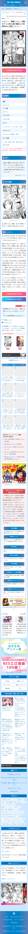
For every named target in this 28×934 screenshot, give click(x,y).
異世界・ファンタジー (7, 807)
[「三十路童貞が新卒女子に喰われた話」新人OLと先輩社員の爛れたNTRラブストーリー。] (20, 403)
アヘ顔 (5, 142)
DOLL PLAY (11, 814)
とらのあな (6, 328)
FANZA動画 (14, 528)
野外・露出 (6, 145)
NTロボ (4, 817)
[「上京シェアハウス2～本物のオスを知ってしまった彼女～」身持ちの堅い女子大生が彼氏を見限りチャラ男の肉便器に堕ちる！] (8, 403)
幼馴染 (10, 802)
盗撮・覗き (4, 809)
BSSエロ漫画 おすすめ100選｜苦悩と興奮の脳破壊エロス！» (14, 359)
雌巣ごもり (8, 347)
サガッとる (14, 65)
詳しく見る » (6, 851)
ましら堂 (11, 821)
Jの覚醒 (23, 814)
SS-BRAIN (10, 817)
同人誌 (11, 504)
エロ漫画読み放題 (8, 511)
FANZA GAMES (14, 555)
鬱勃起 (10, 809)
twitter (7, 330)
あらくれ (16, 817)
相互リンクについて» (8, 879)
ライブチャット (11, 516)
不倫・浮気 (11, 142)
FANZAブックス (14, 536)
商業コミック (20, 681)
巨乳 (21, 126)
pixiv (12, 330)
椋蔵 (23, 824)
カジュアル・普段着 (8, 134)
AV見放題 (20, 509)
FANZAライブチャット (14, 589)
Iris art (18, 814)
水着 (17, 134)
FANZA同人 (14, 547)
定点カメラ (18, 807)
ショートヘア (7, 126)
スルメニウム (12, 819)
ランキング (4, 804)
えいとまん (4, 821)
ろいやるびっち (19, 821)
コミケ (23, 802)
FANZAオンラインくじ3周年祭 (12, 444)
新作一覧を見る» (7, 765)
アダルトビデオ (8, 502)
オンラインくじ (11, 518)
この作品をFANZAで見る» (14, 70)
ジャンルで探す (13, 311)
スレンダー (15, 126)
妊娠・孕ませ (19, 142)
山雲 (19, 824)
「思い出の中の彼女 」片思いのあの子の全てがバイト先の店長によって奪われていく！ (21, 628)
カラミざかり (14, 812)
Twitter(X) (18, 315)
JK (9, 804)
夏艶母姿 (10, 80)
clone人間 (4, 814)
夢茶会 (14, 824)
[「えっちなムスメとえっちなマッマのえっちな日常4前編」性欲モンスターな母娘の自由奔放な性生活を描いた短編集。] (20, 371)
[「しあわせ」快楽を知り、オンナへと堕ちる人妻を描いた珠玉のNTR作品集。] (8, 371)
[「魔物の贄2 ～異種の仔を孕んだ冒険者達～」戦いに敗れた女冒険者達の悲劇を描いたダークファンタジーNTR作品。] (20, 419)
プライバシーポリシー (19, 919)
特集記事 (7, 688)
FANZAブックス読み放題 (14, 572)
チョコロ (16, 809)
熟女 (15, 802)
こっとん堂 (4, 819)
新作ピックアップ (20, 685)
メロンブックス (15, 328)
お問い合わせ (14, 922)
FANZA (15, 326)
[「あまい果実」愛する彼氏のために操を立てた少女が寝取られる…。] (8, 387)
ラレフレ (21, 812)
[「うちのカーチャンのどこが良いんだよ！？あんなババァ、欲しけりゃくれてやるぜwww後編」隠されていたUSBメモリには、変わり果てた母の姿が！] (20, 387)
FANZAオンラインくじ (14, 580)
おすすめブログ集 (7, 919)
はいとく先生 (21, 819)
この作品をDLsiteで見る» (14, 299)
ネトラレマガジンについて (16, 916)
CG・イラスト (7, 685)
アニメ (20, 688)
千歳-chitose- (5, 812)
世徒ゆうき (8, 824)
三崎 (3, 824)
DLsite (21, 326)
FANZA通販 (14, 563)
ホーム (6, 916)
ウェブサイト (19, 330)
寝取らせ (21, 799)
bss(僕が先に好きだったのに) (9, 799)
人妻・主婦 (6, 119)
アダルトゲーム (19, 504)
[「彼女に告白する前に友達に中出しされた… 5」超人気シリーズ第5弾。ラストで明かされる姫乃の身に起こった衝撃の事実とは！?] (8, 419)
